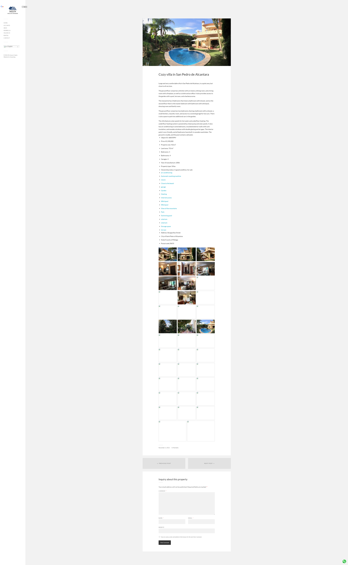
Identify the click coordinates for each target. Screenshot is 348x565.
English (10, 46)
